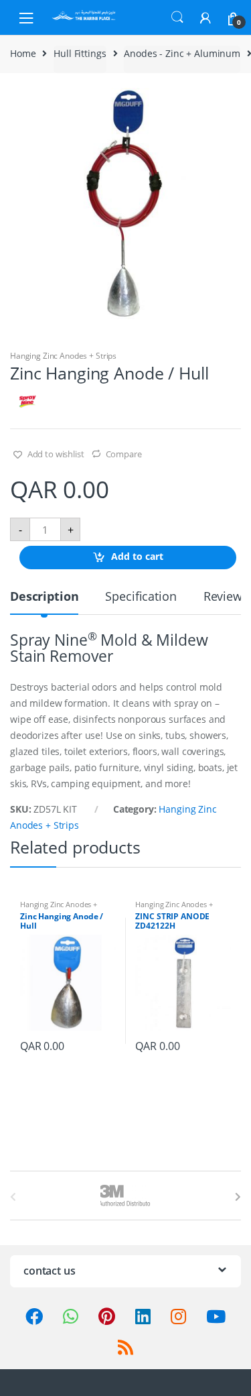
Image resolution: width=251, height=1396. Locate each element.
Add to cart (137, 556)
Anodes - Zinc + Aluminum (182, 53)
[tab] (44, 601)
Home (22, 53)
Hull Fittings (80, 53)
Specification (140, 597)
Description (44, 597)
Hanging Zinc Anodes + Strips (63, 355)
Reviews (225, 597)
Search (177, 17)
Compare (124, 454)
